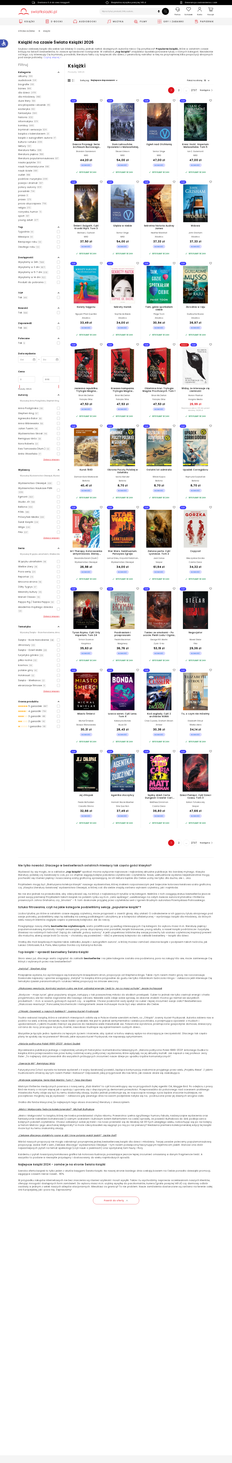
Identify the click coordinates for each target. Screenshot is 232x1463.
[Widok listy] (73, 80)
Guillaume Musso (195, 314)
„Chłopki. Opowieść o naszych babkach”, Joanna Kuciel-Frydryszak (58, 1011)
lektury (24, 146)
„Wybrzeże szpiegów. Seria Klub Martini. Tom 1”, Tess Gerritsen (55, 1080)
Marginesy (123, 643)
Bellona (86, 480)
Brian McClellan (86, 395)
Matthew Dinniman (159, 802)
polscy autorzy (30, 187)
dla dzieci (27, 92)
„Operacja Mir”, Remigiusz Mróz (36, 1063)
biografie (26, 84)
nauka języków (29, 162)
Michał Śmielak (86, 720)
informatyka (28, 121)
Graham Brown (165, 720)
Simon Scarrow (86, 639)
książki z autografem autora (37, 137)
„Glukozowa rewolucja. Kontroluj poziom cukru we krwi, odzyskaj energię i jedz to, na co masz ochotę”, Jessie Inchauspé (90, 988)
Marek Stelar (195, 639)
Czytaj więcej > (52, 57)
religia (24, 207)
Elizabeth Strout (195, 720)
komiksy (26, 125)
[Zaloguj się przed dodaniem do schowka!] (101, 100)
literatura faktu (29, 150)
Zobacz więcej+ (51, 459)
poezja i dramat (30, 183)
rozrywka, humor (29, 211)
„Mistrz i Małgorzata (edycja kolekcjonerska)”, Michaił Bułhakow (56, 1109)
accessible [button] (3, 43)
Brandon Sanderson (86, 151)
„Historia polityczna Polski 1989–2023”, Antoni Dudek (49, 1043)
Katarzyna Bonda (122, 720)
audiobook (27, 80)
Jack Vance (159, 558)
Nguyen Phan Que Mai (86, 314)
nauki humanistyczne (33, 166)
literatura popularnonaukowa (38, 158)
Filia (195, 643)
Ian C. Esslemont (195, 151)
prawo (24, 199)
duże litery (26, 100)
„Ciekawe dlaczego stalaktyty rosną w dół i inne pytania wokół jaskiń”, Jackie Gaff (67, 1135)
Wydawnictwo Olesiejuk (86, 562)
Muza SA (122, 724)
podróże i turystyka (33, 178)
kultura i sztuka (30, 142)
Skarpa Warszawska (86, 724)
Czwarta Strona (86, 806)
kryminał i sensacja (32, 129)
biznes (24, 88)
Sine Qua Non (122, 806)
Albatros (159, 236)
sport (23, 215)
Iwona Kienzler (123, 476)
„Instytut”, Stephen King (32, 968)
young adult (28, 220)
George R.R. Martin (159, 639)
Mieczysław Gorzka (195, 558)
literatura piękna (30, 154)
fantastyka (27, 113)
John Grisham (195, 232)
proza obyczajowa (32, 203)
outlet (24, 174)
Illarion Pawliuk (195, 395)
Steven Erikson (123, 151)
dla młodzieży (29, 96)
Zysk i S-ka (159, 643)
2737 (194, 90)
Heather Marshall (159, 232)
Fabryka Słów (86, 399)
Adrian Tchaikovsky (195, 802)
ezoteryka (26, 109)
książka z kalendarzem (33, 133)
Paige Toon (159, 314)
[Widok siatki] (69, 80)
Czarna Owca (195, 562)
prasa (23, 195)
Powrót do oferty (114, 1200)
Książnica (86, 643)
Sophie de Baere (123, 314)
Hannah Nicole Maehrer (122, 802)
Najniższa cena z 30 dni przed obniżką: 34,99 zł (195, 409)
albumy (25, 76)
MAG (86, 155)
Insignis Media (195, 399)
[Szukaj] (165, 11)
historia (25, 117)
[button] (158, 12)
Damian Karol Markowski (86, 476)
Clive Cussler (151, 720)
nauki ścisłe (28, 170)
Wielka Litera (195, 724)
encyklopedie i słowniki (34, 105)
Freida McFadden (86, 802)
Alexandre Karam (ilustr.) (86, 558)
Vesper (159, 562)
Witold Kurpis (159, 476)
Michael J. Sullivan (86, 232)
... (186, 90)
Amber (159, 724)
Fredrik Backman (123, 639)
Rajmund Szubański (195, 476)
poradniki (26, 191)
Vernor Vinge (159, 151)
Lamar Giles (113, 558)
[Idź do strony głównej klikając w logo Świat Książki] (37, 11)
